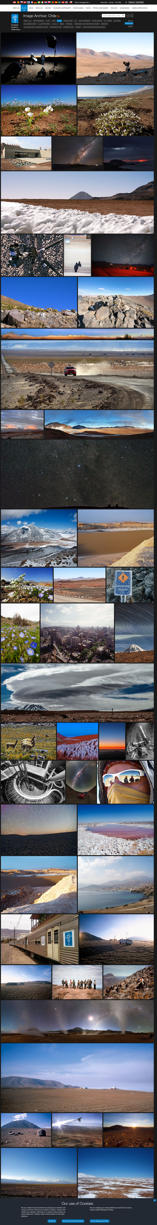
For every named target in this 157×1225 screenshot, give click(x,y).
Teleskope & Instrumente (62, 8)
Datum (131, 26)
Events (88, 8)
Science (131, 2)
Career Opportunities (139, 8)
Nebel (62, 24)
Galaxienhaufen (30, 24)
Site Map (118, 2)
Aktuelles (39, 8)
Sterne (78, 27)
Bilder (24, 8)
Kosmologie (68, 21)
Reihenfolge (129, 23)
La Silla (55, 24)
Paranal (69, 24)
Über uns (16, 8)
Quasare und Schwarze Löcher (36, 27)
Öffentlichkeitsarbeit (100, 8)
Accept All (52, 1221)
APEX (53, 21)
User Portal (139, 2)
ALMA (48, 21)
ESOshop (48, 8)
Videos (31, 8)
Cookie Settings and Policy (99, 1221)
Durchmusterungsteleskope (94, 27)
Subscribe (104, 2)
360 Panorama (38, 21)
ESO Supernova (84, 21)
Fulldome (108, 21)
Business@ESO (125, 8)
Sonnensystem (55, 27)
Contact (111, 2)
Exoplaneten (97, 21)
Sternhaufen (68, 27)
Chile (59, 21)
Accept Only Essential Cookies (73, 1221)
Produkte (114, 8)
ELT (76, 21)
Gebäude (104, 24)
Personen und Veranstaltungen (87, 24)
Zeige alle (27, 21)
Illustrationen (44, 24)
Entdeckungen (78, 8)
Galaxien (117, 21)
